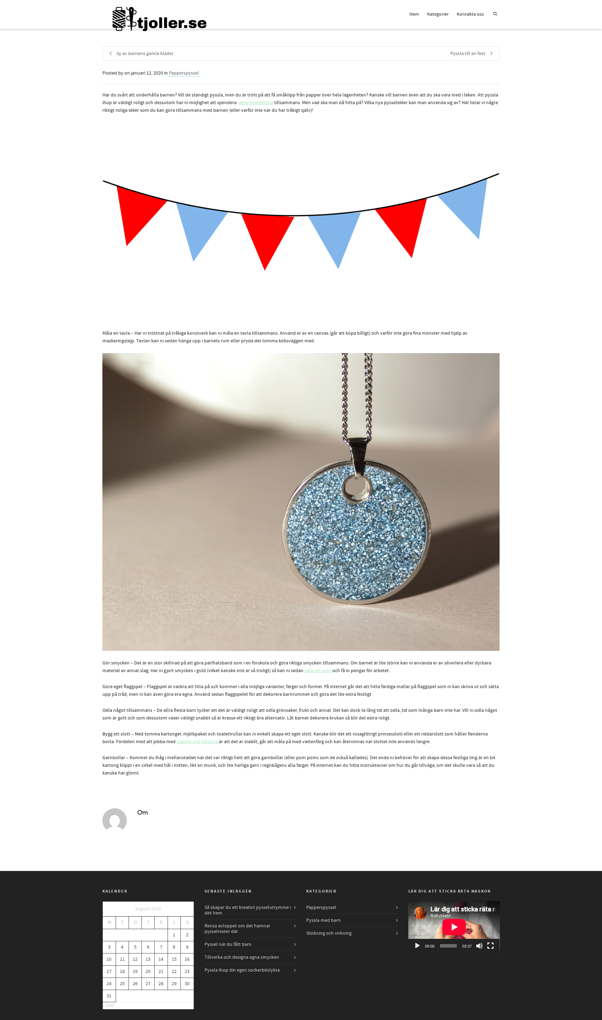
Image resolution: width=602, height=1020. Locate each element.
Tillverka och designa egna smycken (241, 957)
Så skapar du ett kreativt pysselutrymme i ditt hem (247, 910)
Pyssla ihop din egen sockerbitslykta (242, 970)
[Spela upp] (417, 945)
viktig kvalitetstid (255, 103)
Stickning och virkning (329, 933)
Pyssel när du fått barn (228, 944)
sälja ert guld (317, 671)
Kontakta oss (470, 14)
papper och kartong (197, 742)
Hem (414, 14)
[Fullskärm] (490, 945)
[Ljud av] (479, 945)
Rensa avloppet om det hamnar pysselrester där (237, 929)
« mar (108, 1005)
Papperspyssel (184, 73)
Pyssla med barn (323, 920)
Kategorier (438, 14)
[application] (454, 927)
